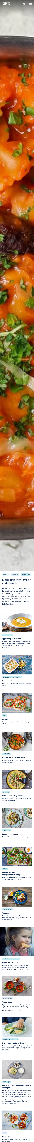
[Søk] (23, 4)
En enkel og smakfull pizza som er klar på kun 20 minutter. (16, 1138)
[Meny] (29, 4)
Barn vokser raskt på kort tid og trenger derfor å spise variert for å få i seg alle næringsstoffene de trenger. (17, 1046)
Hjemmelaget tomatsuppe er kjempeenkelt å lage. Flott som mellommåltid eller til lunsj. (16, 1004)
